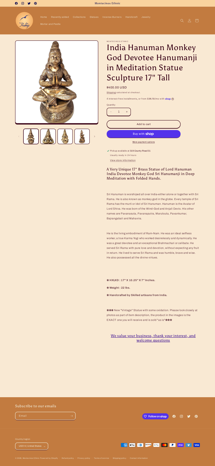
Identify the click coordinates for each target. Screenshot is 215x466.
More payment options (144, 142)
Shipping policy (119, 458)
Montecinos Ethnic (31, 458)
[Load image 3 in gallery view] (65, 136)
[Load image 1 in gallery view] (31, 136)
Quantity (111, 105)
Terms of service (101, 458)
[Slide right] (94, 136)
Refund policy (68, 458)
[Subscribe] (71, 416)
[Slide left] (19, 136)
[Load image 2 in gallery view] (48, 136)
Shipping (111, 92)
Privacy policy (83, 458)
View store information (123, 160)
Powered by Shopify (49, 458)
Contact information (139, 458)
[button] (182, 20)
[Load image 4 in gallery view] (82, 136)
